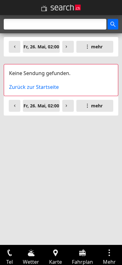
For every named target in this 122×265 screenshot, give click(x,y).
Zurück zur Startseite (34, 87)
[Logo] (66, 7)
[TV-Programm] (44, 8)
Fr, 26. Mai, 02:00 (41, 47)
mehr (97, 47)
